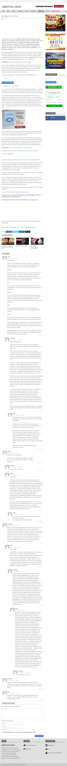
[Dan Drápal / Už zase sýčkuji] (22, 28)
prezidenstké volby (14, 227)
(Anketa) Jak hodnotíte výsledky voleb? (20, 62)
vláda (26, 227)
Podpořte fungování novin (22, 192)
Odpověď (41, 335)
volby (30, 227)
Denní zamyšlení (56, 11)
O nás (4, 741)
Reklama (27, 741)
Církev (8, 11)
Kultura (26, 11)
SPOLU (22, 227)
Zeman (34, 227)
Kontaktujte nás (51, 745)
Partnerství (28, 749)
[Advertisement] (22, 211)
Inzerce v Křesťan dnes (31, 745)
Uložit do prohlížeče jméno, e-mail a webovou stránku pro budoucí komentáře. (19, 732)
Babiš (7, 227)
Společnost (33, 11)
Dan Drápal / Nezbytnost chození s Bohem (21, 147)
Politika (14, 11)
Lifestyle (48, 11)
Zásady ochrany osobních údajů (55, 752)
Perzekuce (20, 11)
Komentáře (41, 11)
